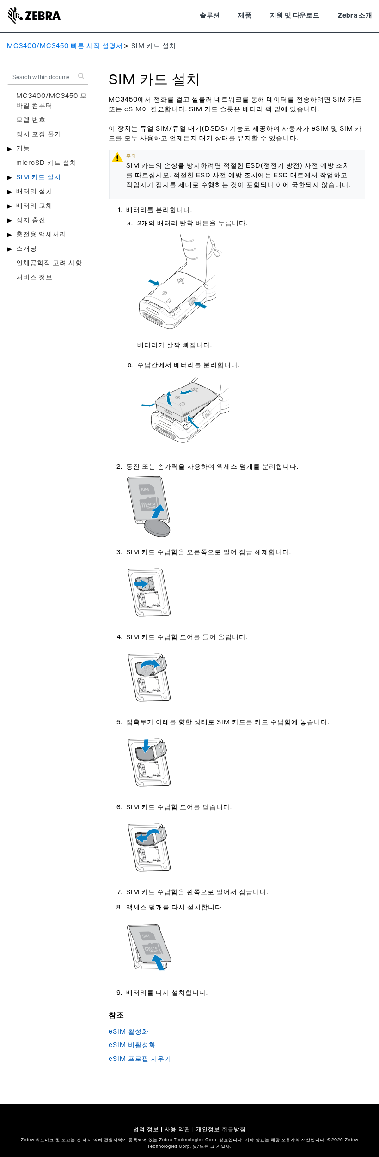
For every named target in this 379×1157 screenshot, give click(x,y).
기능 (23, 148)
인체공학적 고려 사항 (49, 263)
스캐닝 (26, 249)
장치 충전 (31, 220)
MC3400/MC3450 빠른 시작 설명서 (65, 46)
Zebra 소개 (355, 15)
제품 (244, 15)
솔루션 (210, 15)
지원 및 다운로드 (294, 15)
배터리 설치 (34, 191)
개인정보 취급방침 (221, 1129)
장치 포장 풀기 (38, 134)
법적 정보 (146, 1129)
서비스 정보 (34, 277)
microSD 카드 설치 (46, 163)
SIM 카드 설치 (38, 177)
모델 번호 (31, 120)
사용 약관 (177, 1129)
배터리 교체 (34, 206)
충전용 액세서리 (41, 234)
